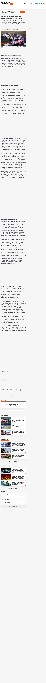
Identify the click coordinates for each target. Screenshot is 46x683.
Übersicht (11, 8)
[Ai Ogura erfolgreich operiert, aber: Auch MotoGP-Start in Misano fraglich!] (13, 483)
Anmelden (31, 3)
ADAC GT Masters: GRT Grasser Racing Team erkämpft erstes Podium (19, 390)
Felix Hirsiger (7, 497)
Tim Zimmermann (8, 502)
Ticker (25, 3)
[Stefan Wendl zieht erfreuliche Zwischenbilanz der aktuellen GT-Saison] (13, 450)
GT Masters (5, 8)
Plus (37, 3)
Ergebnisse (27, 8)
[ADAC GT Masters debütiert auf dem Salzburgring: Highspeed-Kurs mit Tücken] (13, 457)
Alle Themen (4, 380)
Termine (38, 8)
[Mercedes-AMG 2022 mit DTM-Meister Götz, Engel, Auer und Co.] (13, 432)
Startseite (12, 396)
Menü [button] (44, 3)
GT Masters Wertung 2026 (13, 506)
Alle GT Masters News (13, 461)
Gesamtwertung (33, 8)
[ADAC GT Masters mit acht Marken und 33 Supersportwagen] (13, 426)
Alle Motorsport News (13, 488)
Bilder (18, 8)
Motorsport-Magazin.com (7, 3)
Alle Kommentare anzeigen (13, 408)
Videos (22, 8)
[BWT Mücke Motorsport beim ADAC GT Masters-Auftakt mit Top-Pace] (13, 420)
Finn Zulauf (7, 499)
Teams (20, 494)
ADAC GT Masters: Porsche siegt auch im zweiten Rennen (7, 390)
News (15, 8)
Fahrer (7, 494)
